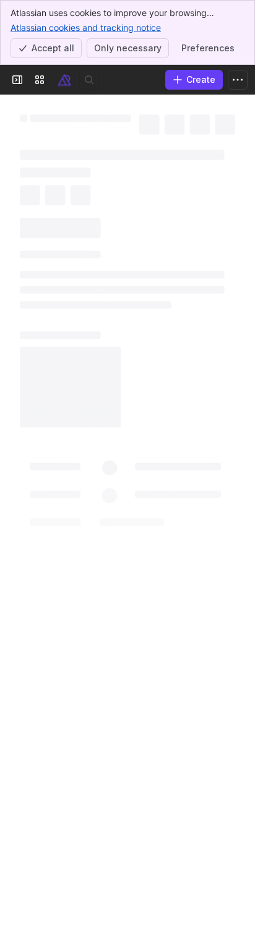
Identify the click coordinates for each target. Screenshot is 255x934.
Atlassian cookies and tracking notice (86, 27)
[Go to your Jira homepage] (64, 80)
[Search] (89, 80)
